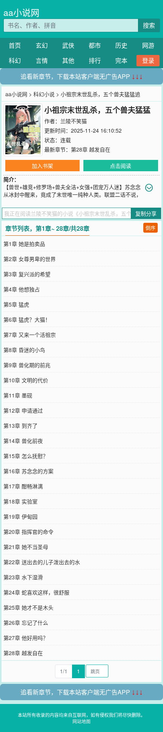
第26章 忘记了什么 (25, 622)
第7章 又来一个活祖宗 (29, 334)
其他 (68, 60)
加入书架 (42, 165)
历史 (121, 45)
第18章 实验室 (20, 501)
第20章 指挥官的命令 (28, 531)
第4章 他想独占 (21, 289)
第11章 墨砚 (17, 395)
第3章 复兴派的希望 (26, 274)
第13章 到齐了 (20, 425)
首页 (15, 45)
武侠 (68, 45)
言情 (42, 60)
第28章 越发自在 (90, 149)
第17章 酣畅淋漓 (23, 486)
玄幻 (42, 45)
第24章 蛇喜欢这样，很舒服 (36, 592)
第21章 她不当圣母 (25, 547)
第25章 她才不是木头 (28, 607)
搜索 (149, 25)
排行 (95, 60)
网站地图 (81, 721)
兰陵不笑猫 (73, 121)
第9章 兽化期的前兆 (26, 365)
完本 (121, 60)
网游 (148, 45)
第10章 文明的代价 (25, 380)
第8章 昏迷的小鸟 (24, 349)
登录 (148, 60)
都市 (95, 45)
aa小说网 (21, 12)
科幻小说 (44, 94)
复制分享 (146, 213)
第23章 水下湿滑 (23, 577)
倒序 (150, 227)
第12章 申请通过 (23, 410)
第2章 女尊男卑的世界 (29, 259)
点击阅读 (120, 165)
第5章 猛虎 (16, 304)
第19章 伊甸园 (20, 516)
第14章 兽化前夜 (23, 440)
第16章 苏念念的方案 (28, 471)
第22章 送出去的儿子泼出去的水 (41, 562)
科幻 (15, 60)
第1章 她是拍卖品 (24, 243)
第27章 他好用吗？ (25, 637)
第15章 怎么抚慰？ (25, 456)
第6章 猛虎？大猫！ (26, 319)
